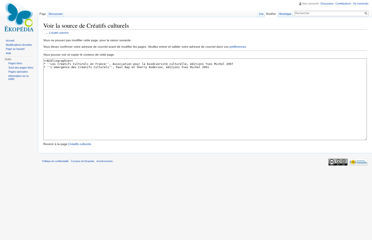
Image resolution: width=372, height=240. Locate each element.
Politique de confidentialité (55, 161)
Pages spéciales (18, 71)
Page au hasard (15, 48)
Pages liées (15, 63)
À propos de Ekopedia (82, 161)
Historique (285, 13)
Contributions (343, 3)
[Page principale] (19, 17)
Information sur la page (18, 78)
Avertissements (104, 161)
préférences (237, 46)
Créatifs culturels (59, 32)
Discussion (327, 3)
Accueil (10, 40)
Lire (261, 13)
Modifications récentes (19, 44)
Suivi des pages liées (20, 67)
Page (42, 13)
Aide (8, 53)
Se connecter (361, 3)
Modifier (271, 13)
